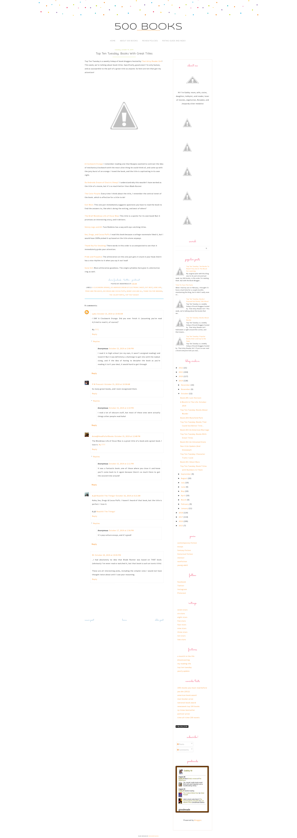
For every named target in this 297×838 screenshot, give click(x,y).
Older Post (159, 620)
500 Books (149, 26)
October (185, 393)
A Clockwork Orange (94, 164)
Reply (94, 334)
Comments (184, 750)
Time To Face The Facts (184, 285)
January (185, 508)
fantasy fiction (184, 550)
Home (112, 41)
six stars (181, 613)
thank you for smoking (152, 291)
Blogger (197, 820)
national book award (186, 702)
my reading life (184, 663)
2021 (181, 372)
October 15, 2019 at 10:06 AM (110, 314)
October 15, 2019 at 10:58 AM (117, 384)
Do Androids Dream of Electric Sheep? (102, 182)
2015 (181, 525)
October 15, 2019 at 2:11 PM (121, 463)
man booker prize (185, 699)
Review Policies (150, 41)
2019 (181, 380)
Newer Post (89, 620)
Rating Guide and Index (174, 41)
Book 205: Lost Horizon (190, 398)
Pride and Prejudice (93, 257)
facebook (117, 280)
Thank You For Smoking (95, 245)
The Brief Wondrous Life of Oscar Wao (102, 216)
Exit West (89, 205)
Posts (181, 744)
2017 (181, 517)
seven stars (182, 610)
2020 (181, 376)
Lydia (94, 314)
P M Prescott (98, 384)
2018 (181, 512)
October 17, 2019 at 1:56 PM (121, 530)
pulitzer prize (183, 714)
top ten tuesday (132, 295)
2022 (181, 368)
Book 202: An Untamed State (193, 442)
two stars (181, 639)
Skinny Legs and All (93, 227)
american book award (187, 695)
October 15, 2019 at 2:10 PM (121, 408)
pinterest (136, 280)
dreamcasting (183, 660)
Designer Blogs (153, 836)
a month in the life (185, 656)
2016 (181, 521)
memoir (180, 558)
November (186, 389)
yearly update (183, 671)
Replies (96, 341)
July (183, 482)
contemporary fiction (187, 543)
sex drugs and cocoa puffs (114, 291)
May (183, 491)
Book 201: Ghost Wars (190, 462)
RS (93, 555)
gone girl (158, 287)
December (185, 385)
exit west (149, 287)
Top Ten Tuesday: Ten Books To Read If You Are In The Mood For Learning (197, 268)
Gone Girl (89, 268)
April (183, 495)
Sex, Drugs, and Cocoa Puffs (97, 234)
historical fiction (185, 554)
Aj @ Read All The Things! (103, 496)
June (183, 487)
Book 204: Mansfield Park (191, 418)
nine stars (181, 628)
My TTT (102, 444)
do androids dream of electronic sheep (127, 287)
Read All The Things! (105, 511)
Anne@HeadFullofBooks (103, 436)
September (186, 474)
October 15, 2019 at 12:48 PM (127, 436)
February (185, 504)
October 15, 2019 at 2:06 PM (121, 348)
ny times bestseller (186, 710)
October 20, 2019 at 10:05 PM (108, 555)
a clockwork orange (101, 287)
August (184, 478)
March (184, 500)
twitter (127, 280)
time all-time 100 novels (188, 717)
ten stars (181, 636)
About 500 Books (129, 41)
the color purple (116, 295)
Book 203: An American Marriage (194, 430)
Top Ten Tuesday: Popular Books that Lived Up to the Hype (196, 338)
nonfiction (182, 561)
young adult (182, 565)
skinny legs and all (134, 291)
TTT (96, 329)
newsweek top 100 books (188, 706)
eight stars (182, 617)
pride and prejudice (93, 291)
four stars (181, 624)
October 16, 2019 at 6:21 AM (128, 496)
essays (180, 546)
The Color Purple (92, 193)
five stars (181, 621)
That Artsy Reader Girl (152, 61)
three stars (182, 632)
